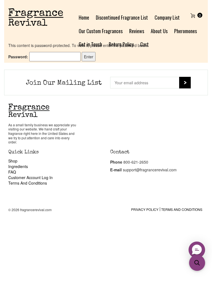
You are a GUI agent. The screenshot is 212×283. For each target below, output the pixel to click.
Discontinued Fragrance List (122, 17)
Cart (144, 44)
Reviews (136, 31)
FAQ (12, 172)
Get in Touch (90, 44)
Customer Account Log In (30, 177)
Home (84, 17)
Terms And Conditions (27, 183)
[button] (197, 263)
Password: (18, 56)
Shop (12, 161)
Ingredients (18, 166)
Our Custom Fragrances (101, 31)
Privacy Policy (144, 209)
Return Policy (121, 44)
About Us (159, 31)
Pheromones (185, 31)
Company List (167, 17)
